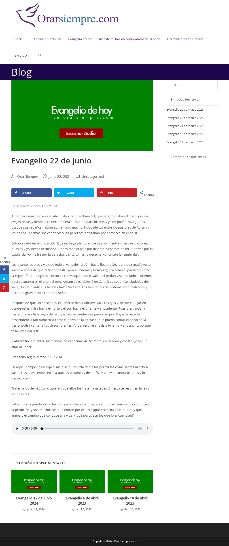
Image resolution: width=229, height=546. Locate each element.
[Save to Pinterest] (4, 287)
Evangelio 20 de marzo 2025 (185, 109)
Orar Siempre (27, 176)
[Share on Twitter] (4, 278)
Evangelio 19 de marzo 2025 (185, 134)
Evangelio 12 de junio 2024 (34, 500)
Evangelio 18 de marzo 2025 (185, 142)
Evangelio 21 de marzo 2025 (185, 126)
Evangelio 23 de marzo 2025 (185, 118)
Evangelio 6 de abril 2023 (82, 500)
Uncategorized (93, 176)
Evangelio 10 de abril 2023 (130, 500)
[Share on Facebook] (4, 270)
